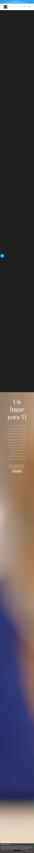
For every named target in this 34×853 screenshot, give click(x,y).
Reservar (17, 471)
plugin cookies (30, 851)
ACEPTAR (17, 850)
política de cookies (5, 849)
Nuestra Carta (16, 466)
